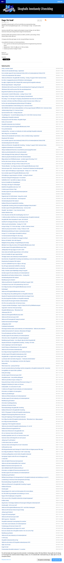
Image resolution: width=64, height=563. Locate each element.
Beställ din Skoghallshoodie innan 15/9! (11, 187)
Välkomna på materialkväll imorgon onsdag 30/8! (13, 268)
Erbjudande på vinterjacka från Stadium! (11, 261)
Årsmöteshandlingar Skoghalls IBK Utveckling (13, 407)
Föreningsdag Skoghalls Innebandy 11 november (13, 549)
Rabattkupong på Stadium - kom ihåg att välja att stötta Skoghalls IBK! (18, 340)
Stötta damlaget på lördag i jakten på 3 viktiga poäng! (14, 154)
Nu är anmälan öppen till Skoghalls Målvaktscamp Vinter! (15, 173)
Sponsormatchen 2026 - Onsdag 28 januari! (12, 112)
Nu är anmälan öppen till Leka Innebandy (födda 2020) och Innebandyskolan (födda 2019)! (23, 73)
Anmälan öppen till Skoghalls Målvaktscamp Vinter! (14, 247)
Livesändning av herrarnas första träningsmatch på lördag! (16, 479)
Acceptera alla (56, 560)
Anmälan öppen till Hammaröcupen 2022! (12, 375)
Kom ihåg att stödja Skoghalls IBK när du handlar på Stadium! (16, 351)
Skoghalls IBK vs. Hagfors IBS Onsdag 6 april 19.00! (14, 356)
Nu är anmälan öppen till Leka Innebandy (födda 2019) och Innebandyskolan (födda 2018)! (23, 140)
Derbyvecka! (5, 363)
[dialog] (32, 556)
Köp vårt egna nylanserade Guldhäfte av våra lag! (13, 266)
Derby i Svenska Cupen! (7, 68)
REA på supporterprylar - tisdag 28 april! (11, 84)
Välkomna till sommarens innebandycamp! (12, 349)
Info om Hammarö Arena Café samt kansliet (12, 433)
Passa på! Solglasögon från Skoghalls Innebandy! (14, 417)
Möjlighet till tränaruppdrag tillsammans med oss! (14, 414)
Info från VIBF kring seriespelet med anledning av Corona (15, 493)
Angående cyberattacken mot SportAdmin (12, 147)
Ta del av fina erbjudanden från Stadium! (11, 75)
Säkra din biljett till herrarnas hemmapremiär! (12, 461)
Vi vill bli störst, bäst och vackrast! (10, 442)
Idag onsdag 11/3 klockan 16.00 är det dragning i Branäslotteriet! (17, 96)
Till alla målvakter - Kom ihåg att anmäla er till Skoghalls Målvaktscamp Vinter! (20, 166)
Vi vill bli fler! (5, 458)
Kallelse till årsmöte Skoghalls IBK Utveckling (12, 203)
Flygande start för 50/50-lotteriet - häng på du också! (14, 196)
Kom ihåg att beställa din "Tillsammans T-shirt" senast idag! (16, 451)
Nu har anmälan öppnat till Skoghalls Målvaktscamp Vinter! (16, 126)
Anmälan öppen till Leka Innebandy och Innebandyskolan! (15, 272)
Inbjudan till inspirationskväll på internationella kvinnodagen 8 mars (18, 296)
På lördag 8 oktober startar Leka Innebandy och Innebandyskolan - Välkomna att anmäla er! (23, 328)
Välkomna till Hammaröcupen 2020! (10, 516)
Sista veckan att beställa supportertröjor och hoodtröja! (15, 252)
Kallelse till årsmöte (6, 486)
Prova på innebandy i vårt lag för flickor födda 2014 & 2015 (16, 163)
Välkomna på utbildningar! (8, 393)
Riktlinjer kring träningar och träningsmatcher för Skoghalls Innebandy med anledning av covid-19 (25, 477)
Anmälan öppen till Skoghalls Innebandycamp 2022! (14, 354)
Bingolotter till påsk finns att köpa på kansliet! (13, 91)
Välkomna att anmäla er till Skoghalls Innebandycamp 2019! (16, 542)
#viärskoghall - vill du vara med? (9, 505)
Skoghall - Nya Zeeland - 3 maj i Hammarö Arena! (13, 210)
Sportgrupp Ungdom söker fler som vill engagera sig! (14, 456)
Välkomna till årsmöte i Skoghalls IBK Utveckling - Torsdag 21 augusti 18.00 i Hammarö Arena (24, 145)
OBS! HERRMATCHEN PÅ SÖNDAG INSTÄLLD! (12, 468)
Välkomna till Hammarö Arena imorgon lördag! (13, 509)
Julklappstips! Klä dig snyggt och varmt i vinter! (13, 249)
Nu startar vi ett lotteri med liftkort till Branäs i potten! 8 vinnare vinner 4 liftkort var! (21, 101)
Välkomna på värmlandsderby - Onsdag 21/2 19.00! (14, 224)
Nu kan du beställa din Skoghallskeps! (11, 182)
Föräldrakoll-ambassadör (8, 326)
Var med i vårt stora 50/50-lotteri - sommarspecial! (14, 198)
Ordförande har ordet (7, 447)
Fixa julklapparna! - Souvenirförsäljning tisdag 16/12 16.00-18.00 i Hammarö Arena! (21, 115)
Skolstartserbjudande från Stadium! (10, 142)
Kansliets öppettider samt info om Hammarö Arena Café (15, 435)
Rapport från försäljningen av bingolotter (11, 495)
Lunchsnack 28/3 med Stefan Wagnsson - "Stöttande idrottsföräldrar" (18, 358)
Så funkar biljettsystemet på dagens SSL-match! (13, 528)
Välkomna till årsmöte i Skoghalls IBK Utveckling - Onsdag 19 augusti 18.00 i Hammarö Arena (24, 77)
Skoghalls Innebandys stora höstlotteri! (11, 124)
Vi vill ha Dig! (5, 537)
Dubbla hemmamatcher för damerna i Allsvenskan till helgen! (16, 331)
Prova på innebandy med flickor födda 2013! (12, 333)
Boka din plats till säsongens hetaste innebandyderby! (15, 300)
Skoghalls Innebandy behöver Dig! (10, 540)
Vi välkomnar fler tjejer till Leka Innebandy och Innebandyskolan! (17, 389)
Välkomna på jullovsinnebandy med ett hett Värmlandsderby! (16, 156)
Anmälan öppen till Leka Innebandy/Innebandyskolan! (14, 191)
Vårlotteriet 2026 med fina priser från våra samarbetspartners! (16, 89)
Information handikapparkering (9, 403)
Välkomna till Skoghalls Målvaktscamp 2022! (12, 314)
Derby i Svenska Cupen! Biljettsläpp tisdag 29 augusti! (14, 270)
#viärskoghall (5, 489)
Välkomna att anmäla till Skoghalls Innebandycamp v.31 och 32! (17, 426)
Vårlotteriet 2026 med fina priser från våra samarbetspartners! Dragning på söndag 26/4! (23, 87)
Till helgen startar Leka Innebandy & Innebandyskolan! (14, 256)
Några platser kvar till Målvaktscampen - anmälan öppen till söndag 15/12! (19, 159)
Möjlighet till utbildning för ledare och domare (13, 384)
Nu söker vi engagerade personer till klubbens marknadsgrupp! (17, 80)
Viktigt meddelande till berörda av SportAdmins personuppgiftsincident (19, 149)
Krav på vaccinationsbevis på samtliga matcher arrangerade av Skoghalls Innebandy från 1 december (26, 368)
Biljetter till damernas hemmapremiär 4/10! (12, 465)
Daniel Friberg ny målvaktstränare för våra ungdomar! (14, 347)
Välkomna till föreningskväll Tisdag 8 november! (13, 319)
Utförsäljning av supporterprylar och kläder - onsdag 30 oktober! (17, 175)
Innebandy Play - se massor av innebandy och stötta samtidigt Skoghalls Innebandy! (22, 131)
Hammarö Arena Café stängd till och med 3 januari (14, 437)
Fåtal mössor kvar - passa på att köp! (11, 365)
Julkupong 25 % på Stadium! (8, 440)
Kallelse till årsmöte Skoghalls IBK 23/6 (11, 428)
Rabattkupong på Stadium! (8, 400)
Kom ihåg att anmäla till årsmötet (9, 421)
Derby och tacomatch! (7, 122)
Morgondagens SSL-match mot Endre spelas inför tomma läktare (17, 491)
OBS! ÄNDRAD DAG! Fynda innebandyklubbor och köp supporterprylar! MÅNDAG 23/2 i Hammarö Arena (27, 108)
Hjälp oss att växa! (6, 544)
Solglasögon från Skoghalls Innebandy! (11, 423)
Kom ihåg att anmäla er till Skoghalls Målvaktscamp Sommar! (16, 286)
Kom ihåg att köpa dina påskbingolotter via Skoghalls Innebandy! (17, 293)
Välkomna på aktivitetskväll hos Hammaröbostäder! (14, 152)
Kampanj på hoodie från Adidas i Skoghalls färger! (14, 119)
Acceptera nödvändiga (44, 560)
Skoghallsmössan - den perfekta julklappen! (12, 377)
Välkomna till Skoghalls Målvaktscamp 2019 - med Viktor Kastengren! (18, 507)
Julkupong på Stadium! (7, 512)
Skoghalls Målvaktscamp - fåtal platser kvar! (12, 310)
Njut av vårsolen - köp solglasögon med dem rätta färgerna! (16, 361)
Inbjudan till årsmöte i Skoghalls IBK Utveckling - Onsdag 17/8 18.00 (18, 342)
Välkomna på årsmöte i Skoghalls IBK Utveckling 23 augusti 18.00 (17, 282)
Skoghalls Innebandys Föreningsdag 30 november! (14, 521)
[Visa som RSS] (45, 20)
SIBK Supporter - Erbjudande (8, 519)
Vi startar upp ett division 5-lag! (9, 189)
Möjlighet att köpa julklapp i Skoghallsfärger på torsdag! (15, 242)
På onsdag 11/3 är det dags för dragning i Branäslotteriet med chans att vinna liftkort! (22, 98)
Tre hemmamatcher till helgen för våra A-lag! (12, 235)
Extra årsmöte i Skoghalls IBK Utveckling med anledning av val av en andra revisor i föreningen (24, 259)
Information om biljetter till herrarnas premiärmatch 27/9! (15, 470)
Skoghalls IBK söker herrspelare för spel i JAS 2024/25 (15, 219)
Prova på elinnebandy (7, 128)
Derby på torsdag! (6, 372)
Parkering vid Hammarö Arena (9, 405)
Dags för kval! (7, 20)
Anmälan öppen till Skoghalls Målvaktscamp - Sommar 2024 (16, 207)
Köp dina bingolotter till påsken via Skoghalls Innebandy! (15, 298)
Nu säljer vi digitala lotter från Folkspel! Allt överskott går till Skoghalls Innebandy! (21, 82)
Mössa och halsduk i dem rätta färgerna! (11, 240)
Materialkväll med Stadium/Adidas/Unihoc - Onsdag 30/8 (15, 275)
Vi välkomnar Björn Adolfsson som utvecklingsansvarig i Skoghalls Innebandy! (20, 217)
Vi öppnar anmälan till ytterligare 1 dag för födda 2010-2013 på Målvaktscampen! (21, 305)
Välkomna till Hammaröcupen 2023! (10, 317)
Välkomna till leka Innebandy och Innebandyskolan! (14, 396)
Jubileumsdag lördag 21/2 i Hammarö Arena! (12, 110)
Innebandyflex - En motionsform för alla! (11, 386)
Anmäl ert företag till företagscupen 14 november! (14, 177)
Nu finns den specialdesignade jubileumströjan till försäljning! (16, 103)
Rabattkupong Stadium (7, 533)
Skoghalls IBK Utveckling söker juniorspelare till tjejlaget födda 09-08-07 (19, 205)
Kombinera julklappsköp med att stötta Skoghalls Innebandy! (16, 454)
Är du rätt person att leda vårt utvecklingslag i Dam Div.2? (15, 214)
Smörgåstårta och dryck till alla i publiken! (12, 370)
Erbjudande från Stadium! (8, 138)
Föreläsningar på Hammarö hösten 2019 (11, 526)
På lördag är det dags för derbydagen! (11, 184)
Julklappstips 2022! (6, 324)
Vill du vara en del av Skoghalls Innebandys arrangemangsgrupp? (17, 498)
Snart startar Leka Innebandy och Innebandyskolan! (14, 523)
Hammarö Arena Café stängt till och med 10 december (15, 444)
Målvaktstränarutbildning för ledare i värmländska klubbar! (16, 231)
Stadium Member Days (7, 212)
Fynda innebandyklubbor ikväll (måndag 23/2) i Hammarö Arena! (17, 105)
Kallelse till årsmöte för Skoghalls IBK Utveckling (13, 410)
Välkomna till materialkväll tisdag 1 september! (13, 70)
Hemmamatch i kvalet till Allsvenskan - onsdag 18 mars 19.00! (16, 94)
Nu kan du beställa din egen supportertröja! (12, 254)
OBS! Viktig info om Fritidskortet (9, 133)
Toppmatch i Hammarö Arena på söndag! (12, 307)
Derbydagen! (5, 289)
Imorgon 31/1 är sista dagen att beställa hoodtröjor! (14, 233)
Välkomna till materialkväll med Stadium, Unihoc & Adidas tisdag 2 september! (20, 135)
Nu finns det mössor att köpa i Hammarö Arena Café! (14, 161)
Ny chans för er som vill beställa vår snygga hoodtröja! (15, 238)
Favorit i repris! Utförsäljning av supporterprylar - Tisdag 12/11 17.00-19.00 (19, 170)
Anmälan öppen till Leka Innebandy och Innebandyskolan (15, 335)
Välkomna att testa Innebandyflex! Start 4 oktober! (14, 463)
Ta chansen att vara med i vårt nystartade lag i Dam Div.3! (15, 284)
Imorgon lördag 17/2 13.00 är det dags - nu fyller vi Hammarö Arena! (18, 226)
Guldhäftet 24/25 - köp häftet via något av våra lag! (14, 180)
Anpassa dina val (6, 559)
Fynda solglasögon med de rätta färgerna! (12, 344)
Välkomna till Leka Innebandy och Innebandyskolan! (14, 535)
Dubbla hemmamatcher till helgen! (10, 321)
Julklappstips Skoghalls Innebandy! (10, 117)
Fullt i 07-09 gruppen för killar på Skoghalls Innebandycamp (16, 412)
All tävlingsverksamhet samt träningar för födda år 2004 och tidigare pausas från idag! (22, 449)
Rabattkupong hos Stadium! (8, 279)
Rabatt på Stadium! (6, 194)
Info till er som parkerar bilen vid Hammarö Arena (13, 303)
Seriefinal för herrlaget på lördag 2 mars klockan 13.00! (15, 221)
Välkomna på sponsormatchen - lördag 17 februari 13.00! (15, 228)
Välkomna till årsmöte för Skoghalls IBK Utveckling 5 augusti (16, 484)
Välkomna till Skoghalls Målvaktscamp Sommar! (13, 291)
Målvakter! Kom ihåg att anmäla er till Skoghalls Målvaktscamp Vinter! (18, 245)
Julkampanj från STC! (7, 312)
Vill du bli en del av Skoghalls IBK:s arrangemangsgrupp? (15, 338)
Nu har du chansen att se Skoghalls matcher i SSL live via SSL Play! (17, 530)
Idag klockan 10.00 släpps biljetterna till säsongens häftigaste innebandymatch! (21, 502)
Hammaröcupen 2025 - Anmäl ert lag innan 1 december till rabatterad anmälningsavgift (22, 168)
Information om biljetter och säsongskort (11, 391)
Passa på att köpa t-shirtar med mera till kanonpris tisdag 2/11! (17, 382)
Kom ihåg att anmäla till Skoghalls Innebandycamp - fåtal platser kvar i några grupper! (22, 419)
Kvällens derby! (5, 500)
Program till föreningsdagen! (8, 514)
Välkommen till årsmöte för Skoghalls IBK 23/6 (13, 430)
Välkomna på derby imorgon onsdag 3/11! (12, 379)
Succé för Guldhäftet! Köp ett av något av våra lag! (14, 263)
